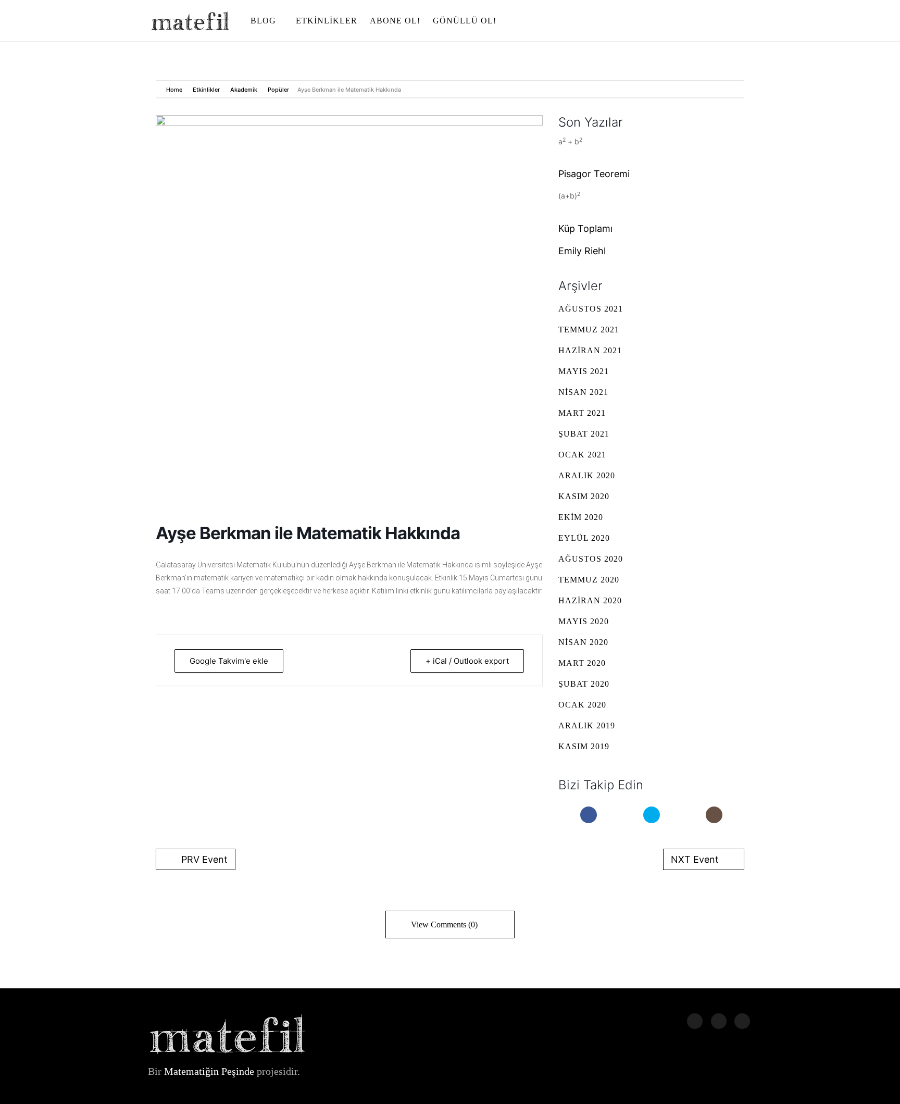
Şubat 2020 (583, 683)
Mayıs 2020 (583, 621)
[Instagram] (714, 815)
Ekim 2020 (580, 517)
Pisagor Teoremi (594, 173)
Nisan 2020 (583, 642)
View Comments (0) (444, 924)
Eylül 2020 (584, 538)
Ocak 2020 (582, 704)
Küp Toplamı (585, 228)
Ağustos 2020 (590, 558)
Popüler (278, 89)
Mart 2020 (582, 663)
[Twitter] (651, 815)
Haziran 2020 (590, 600)
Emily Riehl (582, 250)
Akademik (243, 89)
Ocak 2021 (582, 454)
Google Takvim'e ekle (229, 661)
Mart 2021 (582, 412)
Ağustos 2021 (590, 308)
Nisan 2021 (583, 392)
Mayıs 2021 (583, 371)
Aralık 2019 (586, 725)
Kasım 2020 (583, 496)
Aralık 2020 (586, 475)
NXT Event (695, 859)
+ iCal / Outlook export (467, 661)
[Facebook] (588, 815)
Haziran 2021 (590, 350)
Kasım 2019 (583, 746)
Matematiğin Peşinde (209, 1071)
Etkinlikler (206, 89)
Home (175, 89)
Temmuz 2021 (588, 329)
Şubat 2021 (583, 433)
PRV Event (204, 859)
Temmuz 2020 (588, 579)
